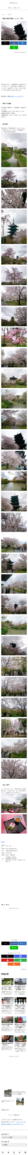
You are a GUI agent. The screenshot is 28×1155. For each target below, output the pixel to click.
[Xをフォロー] (7, 956)
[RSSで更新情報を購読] (14, 964)
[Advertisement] (14, 68)
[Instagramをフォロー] (20, 956)
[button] (25, 571)
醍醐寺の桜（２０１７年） (14, 96)
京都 (8, 904)
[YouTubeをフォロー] (7, 960)
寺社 (4, 904)
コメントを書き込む (14, 1115)
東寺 (2, 842)
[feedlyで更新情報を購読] (20, 960)
